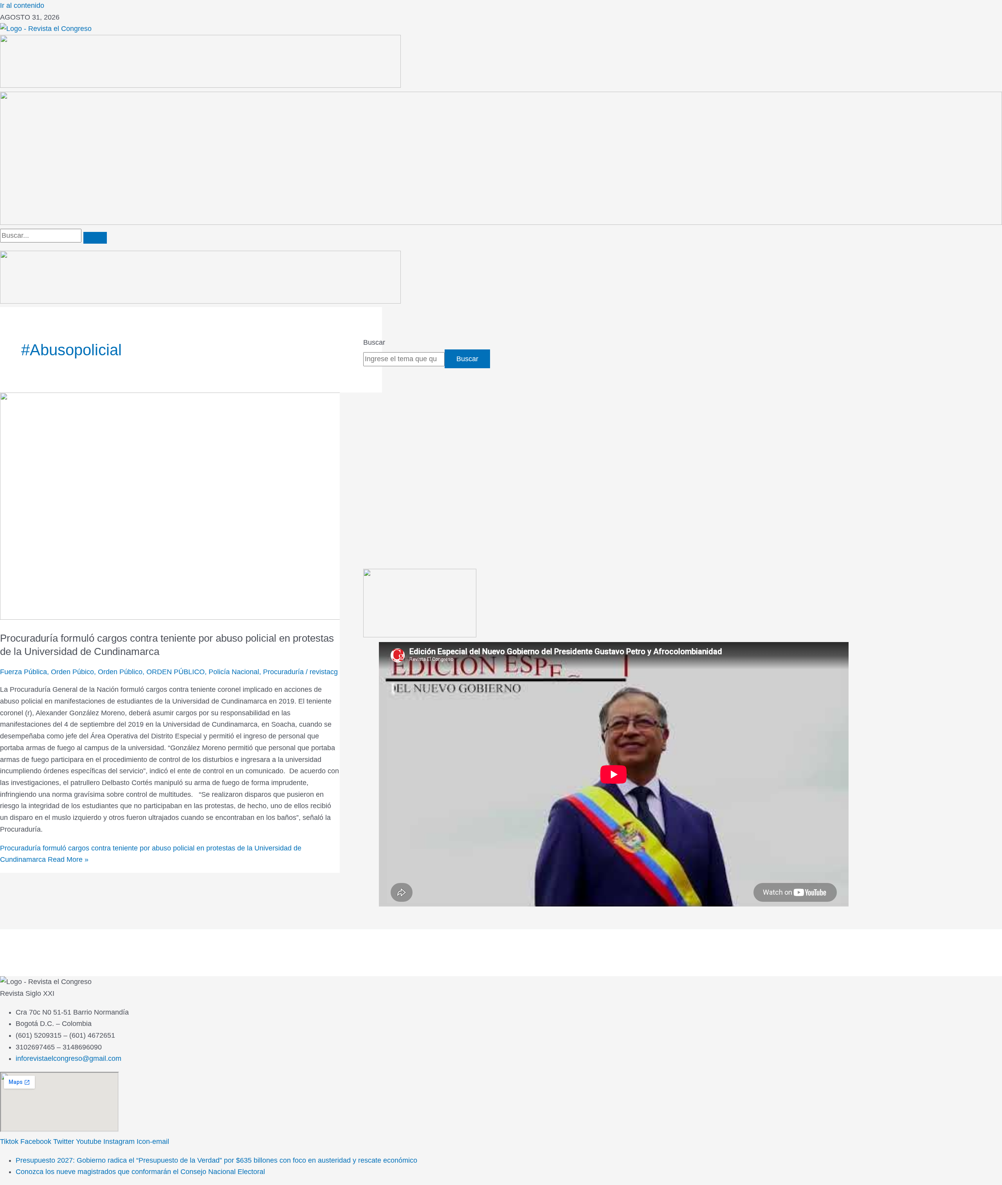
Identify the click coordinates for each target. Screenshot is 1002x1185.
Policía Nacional (234, 672)
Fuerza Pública (23, 672)
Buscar (374, 342)
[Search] (95, 238)
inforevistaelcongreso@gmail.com (68, 1058)
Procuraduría (283, 672)
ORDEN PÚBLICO (175, 672)
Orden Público (120, 672)
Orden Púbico (72, 672)
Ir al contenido (22, 5)
